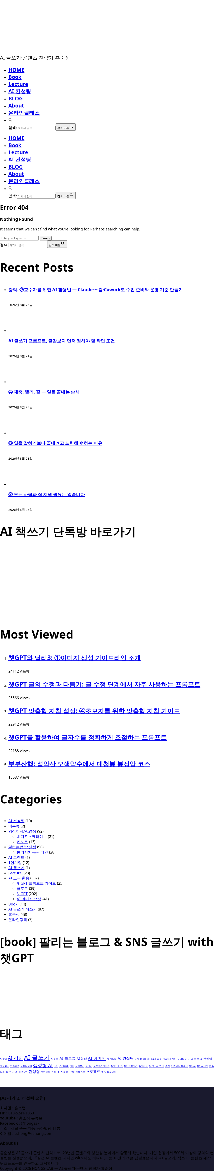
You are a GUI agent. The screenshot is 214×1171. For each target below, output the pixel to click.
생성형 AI (43, 1065)
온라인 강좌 (117, 1066)
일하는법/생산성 (22, 846)
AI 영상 (82, 1058)
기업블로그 (195, 1059)
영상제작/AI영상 (22, 831)
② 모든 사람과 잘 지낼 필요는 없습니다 (46, 494)
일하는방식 (202, 1066)
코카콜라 (45, 1072)
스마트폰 (64, 1066)
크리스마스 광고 (59, 1072)
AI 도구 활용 (18, 877)
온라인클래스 (24, 112)
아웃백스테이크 (101, 1066)
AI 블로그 (68, 1058)
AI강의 (3, 1058)
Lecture (18, 83)
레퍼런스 (4, 1066)
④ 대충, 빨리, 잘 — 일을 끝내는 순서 (44, 392)
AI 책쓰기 (16, 867)
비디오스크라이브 (32, 836)
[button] (10, 119)
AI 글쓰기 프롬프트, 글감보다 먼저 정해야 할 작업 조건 (61, 341)
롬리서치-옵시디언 (32, 852)
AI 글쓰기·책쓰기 (22, 909)
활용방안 (111, 1072)
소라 (56, 1066)
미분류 (14, 825)
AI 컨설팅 (19, 91)
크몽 (72, 1072)
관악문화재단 (169, 1058)
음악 (167, 1066)
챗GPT (22, 893)
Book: (13, 904)
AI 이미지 (97, 1058)
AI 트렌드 (16, 857)
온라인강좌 (17, 919)
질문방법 (23, 1072)
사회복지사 (26, 1066)
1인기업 (15, 862)
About (16, 105)
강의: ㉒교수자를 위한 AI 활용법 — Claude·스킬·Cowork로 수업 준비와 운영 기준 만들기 (95, 289)
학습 (103, 1072)
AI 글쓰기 (37, 1057)
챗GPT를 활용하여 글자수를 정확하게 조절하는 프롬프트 (87, 737)
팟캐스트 (80, 1072)
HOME (16, 69)
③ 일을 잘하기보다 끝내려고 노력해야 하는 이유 (55, 443)
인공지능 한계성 (179, 1066)
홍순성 (14, 914)
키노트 (22, 841)
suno (153, 1058)
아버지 (88, 1066)
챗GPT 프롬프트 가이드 (36, 883)
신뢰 (72, 1066)
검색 (159, 1058)
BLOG (15, 98)
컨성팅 (34, 1071)
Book (15, 76)
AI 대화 (55, 1058)
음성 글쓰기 (156, 1066)
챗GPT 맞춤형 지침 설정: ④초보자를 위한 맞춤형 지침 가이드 (94, 710)
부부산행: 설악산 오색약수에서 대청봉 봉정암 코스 (79, 763)
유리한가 (143, 1066)
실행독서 (79, 1066)
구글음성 (182, 1058)
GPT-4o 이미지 (142, 1058)
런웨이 (207, 1059)
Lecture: (15, 872)
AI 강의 (15, 1058)
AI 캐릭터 (112, 1058)
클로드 (22, 888)
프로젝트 (93, 1071)
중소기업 (11, 1072)
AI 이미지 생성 (29, 898)
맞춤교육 (14, 1066)
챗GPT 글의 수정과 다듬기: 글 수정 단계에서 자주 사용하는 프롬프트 (104, 684)
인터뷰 (192, 1066)
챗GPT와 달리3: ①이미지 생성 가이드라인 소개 (74, 657)
